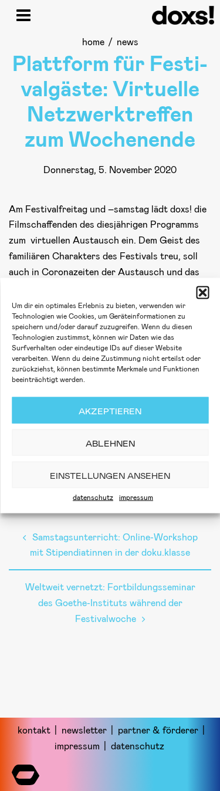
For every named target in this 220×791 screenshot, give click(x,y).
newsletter (84, 729)
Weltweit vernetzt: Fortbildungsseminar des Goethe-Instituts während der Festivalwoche (110, 602)
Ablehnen (110, 442)
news (127, 41)
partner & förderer (158, 729)
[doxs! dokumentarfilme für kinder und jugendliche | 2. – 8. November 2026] (183, 20)
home (93, 41)
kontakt (34, 729)
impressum (136, 497)
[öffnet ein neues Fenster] (25, 772)
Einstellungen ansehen (110, 474)
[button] (202, 293)
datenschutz (93, 497)
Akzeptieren (110, 410)
